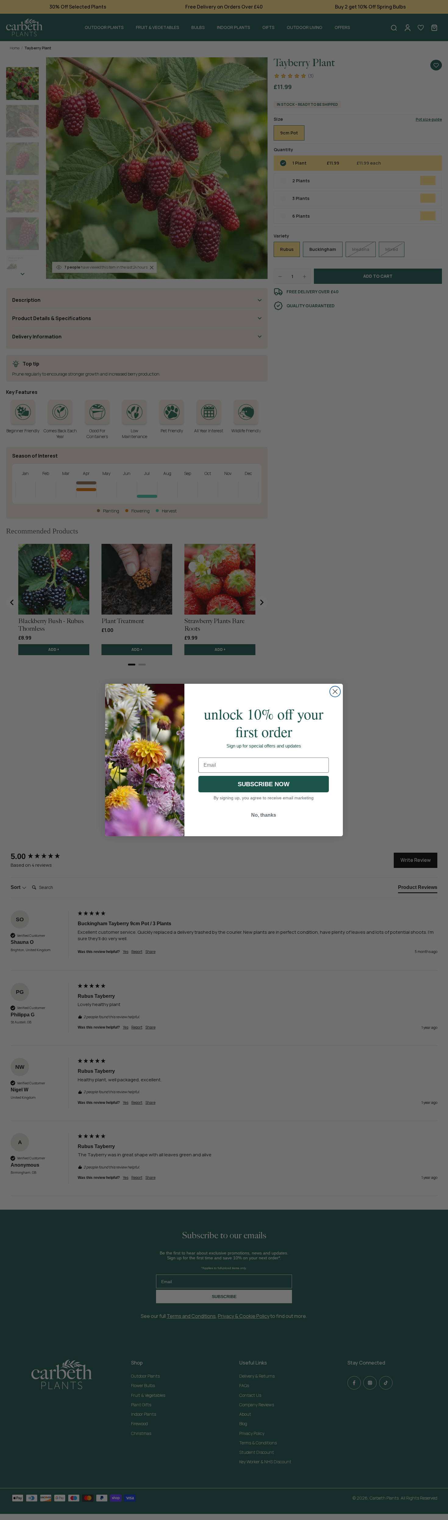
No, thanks (263, 815)
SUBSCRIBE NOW (264, 784)
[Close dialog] (335, 691)
